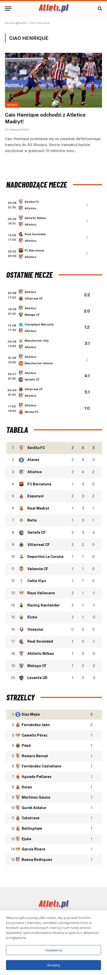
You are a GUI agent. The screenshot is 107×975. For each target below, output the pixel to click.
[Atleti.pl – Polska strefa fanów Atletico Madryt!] (54, 8)
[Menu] (8, 8)
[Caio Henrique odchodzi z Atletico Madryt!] (53, 80)
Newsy (12, 104)
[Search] (99, 8)
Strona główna (15, 23)
